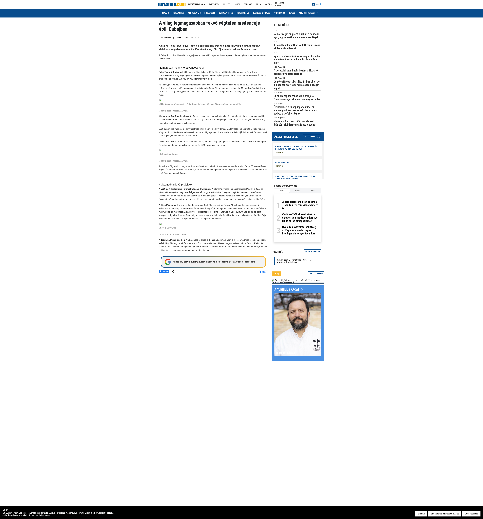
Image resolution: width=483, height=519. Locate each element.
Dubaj (263, 272)
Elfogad (421, 514)
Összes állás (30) (312, 136)
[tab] (282, 191)
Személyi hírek (226, 13)
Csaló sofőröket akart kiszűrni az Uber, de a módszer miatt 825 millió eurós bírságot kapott (300, 218)
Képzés (292, 13)
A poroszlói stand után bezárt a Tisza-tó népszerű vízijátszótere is (300, 205)
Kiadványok (214, 4)
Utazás (165, 13)
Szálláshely (178, 13)
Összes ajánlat (312, 252)
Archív (178, 38)
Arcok (237, 4)
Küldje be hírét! (279, 4)
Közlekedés (209, 13)
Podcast (248, 4)
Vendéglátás (194, 13)
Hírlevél (227, 4)
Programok (279, 13)
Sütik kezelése (471, 514)
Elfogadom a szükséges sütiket (445, 514)
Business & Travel (261, 13)
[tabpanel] (297, 218)
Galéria (268, 4)
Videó (258, 4)
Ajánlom (166, 271)
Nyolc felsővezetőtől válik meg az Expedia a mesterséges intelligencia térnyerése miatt (299, 230)
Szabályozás (242, 13)
